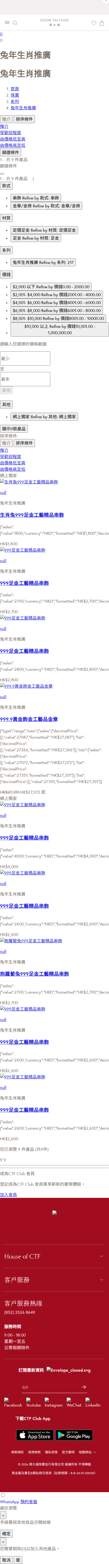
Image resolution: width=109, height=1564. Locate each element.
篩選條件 (10, 152)
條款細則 (17, 1452)
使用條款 (34, 1452)
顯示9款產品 (14, 428)
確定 (6, 1533)
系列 (15, 101)
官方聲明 (68, 1452)
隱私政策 (51, 1452)
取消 (6, 1560)
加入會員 (8, 1194)
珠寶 (15, 95)
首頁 (15, 88)
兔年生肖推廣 (23, 107)
